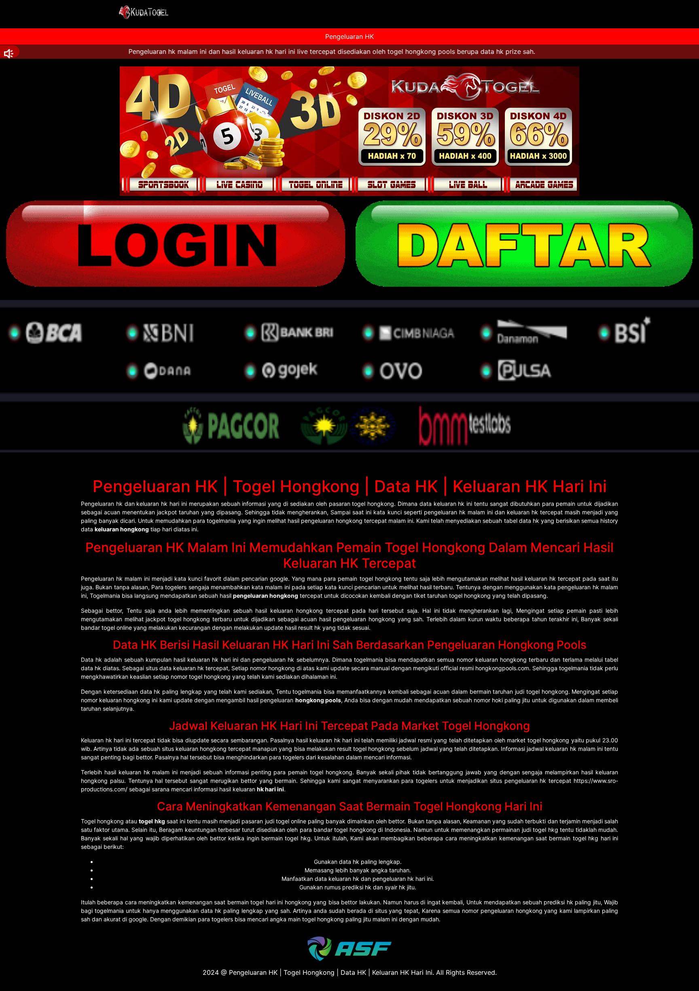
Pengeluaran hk (102, 503)
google (138, 919)
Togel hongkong (102, 821)
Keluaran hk (96, 740)
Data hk (91, 659)
